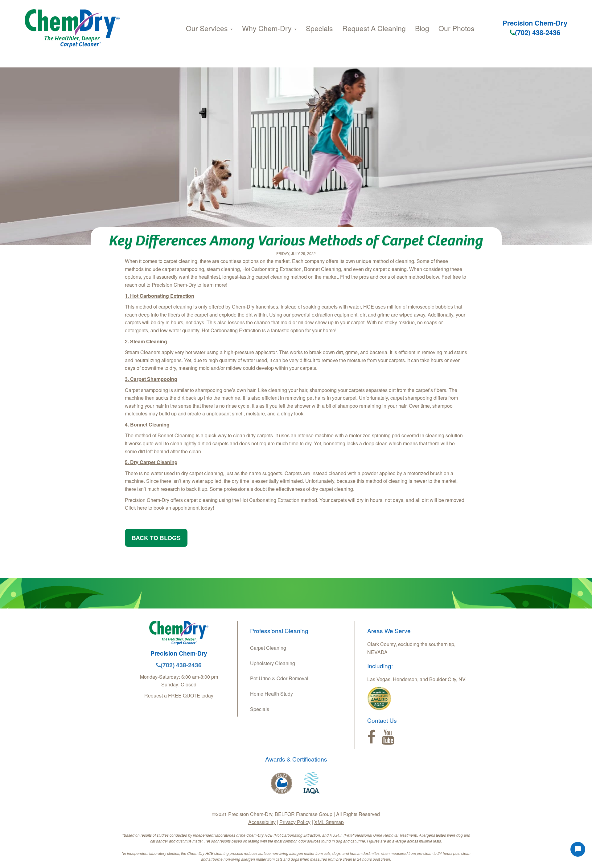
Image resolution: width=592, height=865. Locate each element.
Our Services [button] (208, 28)
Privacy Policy (294, 822)
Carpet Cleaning (268, 647)
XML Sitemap (329, 822)
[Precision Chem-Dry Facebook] (371, 737)
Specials (319, 28)
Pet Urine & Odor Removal (279, 678)
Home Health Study (271, 693)
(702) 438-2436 (537, 32)
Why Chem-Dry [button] (268, 28)
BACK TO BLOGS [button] (156, 537)
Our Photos (456, 28)
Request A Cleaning (374, 28)
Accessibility (262, 822)
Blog (422, 28)
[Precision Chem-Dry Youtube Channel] (387, 737)
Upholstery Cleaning (272, 663)
